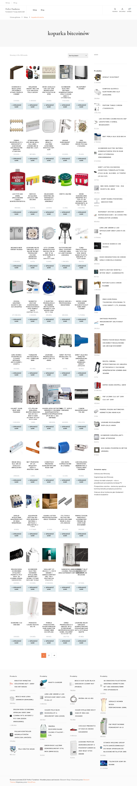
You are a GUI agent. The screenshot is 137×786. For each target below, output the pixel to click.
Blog (15, 3)
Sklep (8, 3)
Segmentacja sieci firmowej (103, 477)
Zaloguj (122, 11)
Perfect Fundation (13, 9)
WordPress (31, 782)
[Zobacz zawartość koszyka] (129, 9)
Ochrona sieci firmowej (102, 474)
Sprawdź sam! (17, 106)
